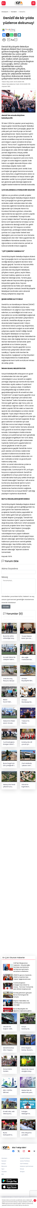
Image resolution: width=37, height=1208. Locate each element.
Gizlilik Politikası (25, 1158)
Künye (22, 1169)
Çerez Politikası (25, 1161)
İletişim (22, 1171)
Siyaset (4, 1161)
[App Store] (18, 1186)
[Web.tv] (34, 1151)
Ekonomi (4, 1166)
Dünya (4, 1163)
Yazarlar (4, 1171)
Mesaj (5, 577)
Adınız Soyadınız (10, 568)
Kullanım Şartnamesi (26, 1166)
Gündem (4, 1158)
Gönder (6, 606)
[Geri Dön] (4, 3)
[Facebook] (13, 1151)
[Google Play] (18, 1180)
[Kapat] (35, 1200)
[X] (19, 1151)
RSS (3, 1174)
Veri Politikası (24, 1163)
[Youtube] (29, 1151)
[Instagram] (24, 1151)
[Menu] (33, 3)
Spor (3, 1169)
